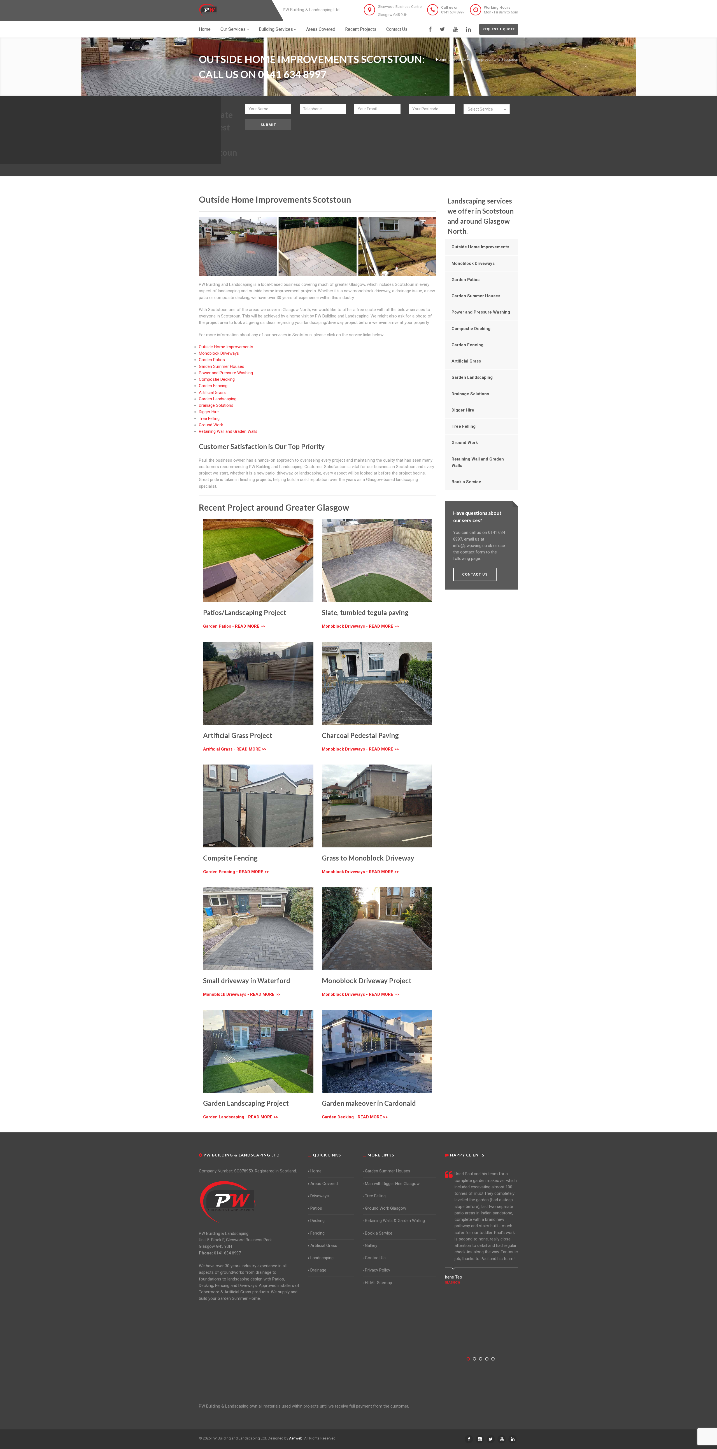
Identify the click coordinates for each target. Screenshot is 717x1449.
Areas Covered (320, 29)
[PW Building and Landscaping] (228, 1201)
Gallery (371, 1245)
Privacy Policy (377, 1270)
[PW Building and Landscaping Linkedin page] (468, 29)
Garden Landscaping (217, 398)
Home (205, 29)
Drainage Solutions (216, 405)
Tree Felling (209, 418)
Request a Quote (499, 29)
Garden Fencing (213, 385)
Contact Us (397, 29)
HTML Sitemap (378, 1282)
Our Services (233, 29)
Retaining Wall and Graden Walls (228, 431)
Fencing (317, 1233)
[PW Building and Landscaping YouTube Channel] (455, 29)
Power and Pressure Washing (226, 372)
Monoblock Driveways (219, 353)
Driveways (319, 1195)
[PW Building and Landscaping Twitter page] (442, 29)
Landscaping (322, 1257)
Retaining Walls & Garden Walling (395, 1220)
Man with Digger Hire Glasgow (392, 1183)
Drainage (318, 1270)
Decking (317, 1220)
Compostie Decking (217, 379)
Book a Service (466, 481)
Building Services (276, 29)
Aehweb (295, 1438)
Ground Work (211, 424)
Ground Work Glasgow (385, 1208)
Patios (316, 1208)
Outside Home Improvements (226, 346)
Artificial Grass (212, 392)
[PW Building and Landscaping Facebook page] (430, 29)
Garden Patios (212, 359)
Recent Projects (360, 29)
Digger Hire (209, 411)
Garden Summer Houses (221, 366)
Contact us (475, 574)
